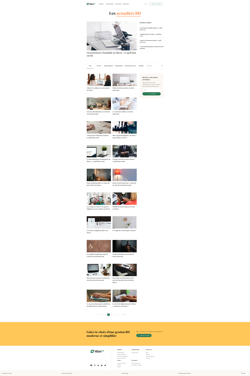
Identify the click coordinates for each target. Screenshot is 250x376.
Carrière (119, 365)
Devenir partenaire (136, 363)
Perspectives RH (119, 65)
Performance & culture (130, 65)
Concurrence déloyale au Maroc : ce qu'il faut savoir (98, 136)
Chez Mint (141, 65)
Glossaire (148, 358)
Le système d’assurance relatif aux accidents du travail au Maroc (98, 305)
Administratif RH (120, 352)
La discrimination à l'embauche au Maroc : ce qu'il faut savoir (98, 160)
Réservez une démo (157, 4)
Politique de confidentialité (67, 373)
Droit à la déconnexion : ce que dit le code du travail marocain (124, 184)
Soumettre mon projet (137, 365)
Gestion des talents (121, 354)
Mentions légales (125, 373)
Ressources (126, 4)
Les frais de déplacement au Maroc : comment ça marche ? (124, 305)
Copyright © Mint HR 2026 (7, 373)
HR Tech (99, 65)
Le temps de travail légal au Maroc (124, 230)
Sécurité (148, 354)
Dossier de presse (150, 356)
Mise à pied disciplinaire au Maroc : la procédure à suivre (125, 136)
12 (123, 314)
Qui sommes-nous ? (121, 363)
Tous (90, 65)
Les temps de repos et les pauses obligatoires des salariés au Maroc (98, 208)
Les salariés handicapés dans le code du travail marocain (97, 255)
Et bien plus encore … (121, 358)
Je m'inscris (153, 93)
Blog (147, 352)
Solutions (101, 4)
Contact (119, 367)
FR (145, 4)
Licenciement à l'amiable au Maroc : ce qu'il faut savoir (111, 54)
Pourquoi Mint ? (110, 4)
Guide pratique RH (108, 65)
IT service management (122, 356)
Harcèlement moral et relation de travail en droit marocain (98, 279)
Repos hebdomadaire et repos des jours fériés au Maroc (98, 184)
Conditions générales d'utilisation (184, 373)
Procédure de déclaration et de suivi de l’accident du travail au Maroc (123, 280)
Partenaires (118, 4)
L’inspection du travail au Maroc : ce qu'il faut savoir (124, 160)
